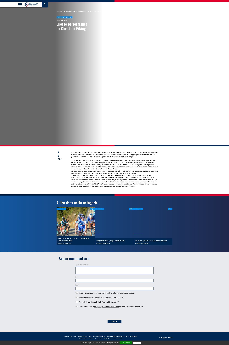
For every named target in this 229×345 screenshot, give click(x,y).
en (171, 337)
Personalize (137, 342)
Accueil (59, 11)
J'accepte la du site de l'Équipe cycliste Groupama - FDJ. (99, 302)
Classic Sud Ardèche (79, 11)
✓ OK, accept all (125, 342)
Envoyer (114, 321)
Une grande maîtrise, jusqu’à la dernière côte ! (110, 240)
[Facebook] (160, 337)
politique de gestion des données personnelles (106, 306)
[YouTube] (164, 337)
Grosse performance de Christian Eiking (72, 26)
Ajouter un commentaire (82, 265)
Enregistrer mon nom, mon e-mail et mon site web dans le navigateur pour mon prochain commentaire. (107, 293)
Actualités (67, 11)
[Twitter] (162, 337)
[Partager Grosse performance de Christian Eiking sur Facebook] (60, 152)
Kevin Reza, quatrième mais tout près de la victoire (151, 240)
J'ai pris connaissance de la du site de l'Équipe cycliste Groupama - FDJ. (111, 306)
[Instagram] (166, 337)
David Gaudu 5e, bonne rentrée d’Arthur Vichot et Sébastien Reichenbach (73, 239)
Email (77, 285)
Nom (77, 277)
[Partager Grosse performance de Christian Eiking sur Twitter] (60, 156)
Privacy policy (145, 342)
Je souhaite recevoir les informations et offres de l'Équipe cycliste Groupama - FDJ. (101, 297)
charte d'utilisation (91, 302)
